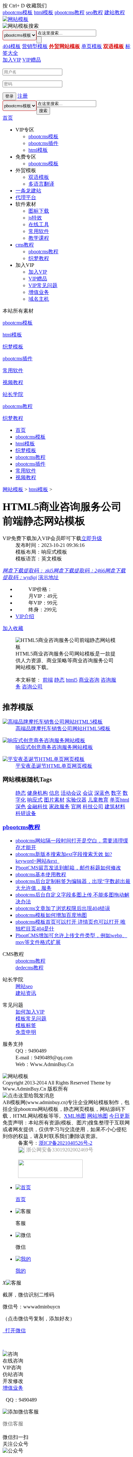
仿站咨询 (13, 1374)
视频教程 (13, 382)
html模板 (43, 12)
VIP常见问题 (42, 285)
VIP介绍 (24, 616)
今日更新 (119, 1116)
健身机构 (37, 793)
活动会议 (71, 793)
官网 (76, 806)
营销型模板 (35, 46)
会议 (88, 793)
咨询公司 (32, 686)
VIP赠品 (31, 60)
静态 (59, 680)
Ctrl (13, 5)
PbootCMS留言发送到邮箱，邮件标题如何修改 (68, 867)
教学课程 (38, 238)
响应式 (35, 799)
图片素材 (54, 799)
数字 (116, 793)
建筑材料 (115, 806)
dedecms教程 (29, 967)
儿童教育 (98, 799)
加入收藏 (13, 628)
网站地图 (97, 1116)
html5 (71, 680)
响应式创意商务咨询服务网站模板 (54, 747)
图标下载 (38, 211)
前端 (48, 680)
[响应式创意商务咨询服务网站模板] (44, 740)
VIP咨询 (12, 1367)
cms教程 (24, 245)
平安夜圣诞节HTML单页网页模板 (53, 766)
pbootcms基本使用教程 (40, 874)
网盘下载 (28, 570)
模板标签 (25, 1025)
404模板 (12, 46)
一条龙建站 (28, 190)
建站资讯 (25, 993)
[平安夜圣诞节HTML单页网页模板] (44, 759)
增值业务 (38, 292)
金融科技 (37, 806)
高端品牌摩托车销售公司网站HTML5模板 (62, 728)
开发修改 (13, 1381)
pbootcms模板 (18, 12)
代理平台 (25, 197)
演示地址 (48, 577)
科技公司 (93, 806)
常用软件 (38, 231)
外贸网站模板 (64, 46)
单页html (119, 799)
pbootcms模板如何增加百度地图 (51, 915)
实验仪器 (76, 799)
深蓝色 (102, 793)
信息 (54, 793)
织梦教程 (38, 258)
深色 (20, 806)
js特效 (35, 217)
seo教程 (94, 12)
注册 (22, 96)
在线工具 (38, 224)
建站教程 (114, 12)
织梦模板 (13, 346)
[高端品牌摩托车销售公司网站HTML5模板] (53, 721)
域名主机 (38, 299)
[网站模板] (15, 19)
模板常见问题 (30, 1018)
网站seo (24, 986)
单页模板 (91, 46)
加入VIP (12, 60)
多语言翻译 (41, 184)
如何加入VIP (30, 1012)
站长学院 (13, 394)
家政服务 (59, 806)
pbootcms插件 (43, 143)
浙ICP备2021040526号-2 (65, 1143)
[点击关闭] (3, 1348)
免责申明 (25, 1032)
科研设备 (25, 813)
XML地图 (75, 1116)
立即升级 (91, 538)
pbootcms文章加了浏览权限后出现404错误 (62, 908)
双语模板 (113, 46)
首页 (8, 118)
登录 (9, 96)
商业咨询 (89, 680)
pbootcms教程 (70, 12)
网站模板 (13, 489)
